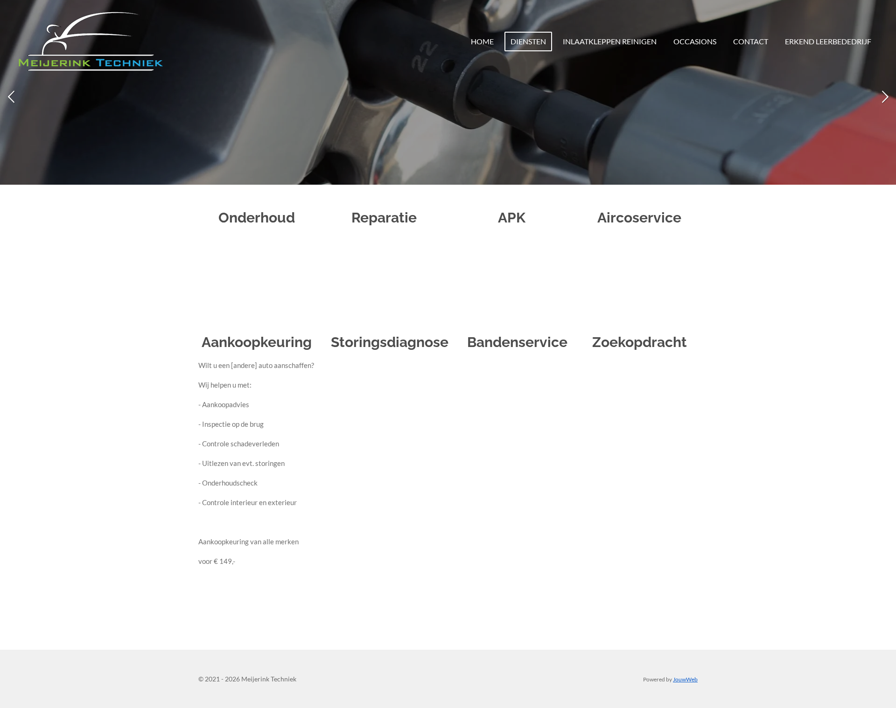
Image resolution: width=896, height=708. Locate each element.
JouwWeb (685, 679)
